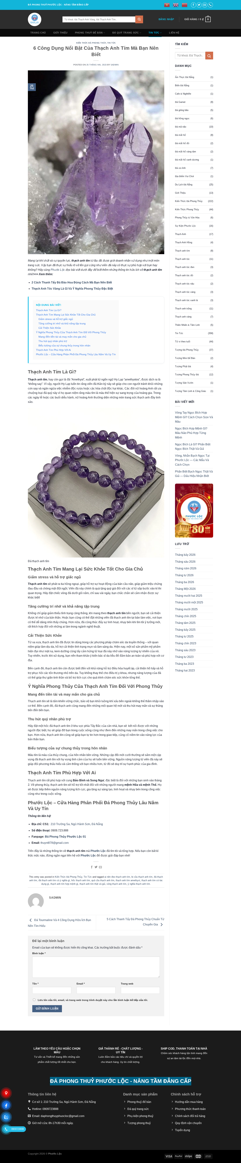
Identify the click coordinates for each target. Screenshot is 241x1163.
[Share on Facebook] (91, 867)
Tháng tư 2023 (184, 656)
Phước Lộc (58, 269)
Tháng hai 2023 (185, 670)
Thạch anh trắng (183, 308)
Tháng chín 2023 (185, 643)
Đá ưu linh (180, 168)
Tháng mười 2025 (186, 609)
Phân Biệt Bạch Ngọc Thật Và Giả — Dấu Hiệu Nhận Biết (194, 474)
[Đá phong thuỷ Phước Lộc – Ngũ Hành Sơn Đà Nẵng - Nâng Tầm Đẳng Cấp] (42, 19)
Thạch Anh (180, 234)
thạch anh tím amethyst (128, 880)
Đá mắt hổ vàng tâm (185, 151)
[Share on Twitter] (96, 867)
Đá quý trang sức (125, 32)
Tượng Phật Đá (183, 366)
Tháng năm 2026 (185, 568)
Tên (35, 983)
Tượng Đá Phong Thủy (187, 350)
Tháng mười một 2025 (189, 602)
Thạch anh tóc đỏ (184, 275)
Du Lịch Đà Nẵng (183, 184)
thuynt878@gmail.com (55, 842)
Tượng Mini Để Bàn (185, 358)
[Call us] (210, 4)
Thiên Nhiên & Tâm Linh (187, 325)
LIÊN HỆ (174, 32)
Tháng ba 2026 (184, 582)
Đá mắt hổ (180, 135)
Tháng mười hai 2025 (188, 595)
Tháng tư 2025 (184, 636)
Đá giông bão (181, 110)
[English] (175, 5)
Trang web (127, 983)
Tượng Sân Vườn (184, 383)
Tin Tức (154, 32)
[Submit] (139, 19)
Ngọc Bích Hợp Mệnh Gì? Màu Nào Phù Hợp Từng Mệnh (191, 433)
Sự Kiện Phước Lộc (185, 226)
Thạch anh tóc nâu (184, 283)
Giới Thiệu (180, 193)
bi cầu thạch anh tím (141, 877)
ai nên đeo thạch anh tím (117, 877)
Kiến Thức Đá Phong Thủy (91, 43)
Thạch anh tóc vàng (185, 292)
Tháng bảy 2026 (185, 554)
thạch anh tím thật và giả (92, 884)
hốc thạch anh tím (80, 880)
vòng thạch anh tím (116, 884)
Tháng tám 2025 (185, 622)
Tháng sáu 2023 (185, 650)
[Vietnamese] (167, 5)
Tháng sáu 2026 (185, 561)
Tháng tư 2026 (184, 575)
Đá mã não (180, 126)
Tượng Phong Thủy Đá (187, 374)
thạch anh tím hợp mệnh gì (64, 884)
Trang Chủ (38, 32)
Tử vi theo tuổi (182, 341)
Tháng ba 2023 (184, 663)
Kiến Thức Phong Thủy (187, 209)
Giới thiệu (60, 32)
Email (81, 983)
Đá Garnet (180, 102)
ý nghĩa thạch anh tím (139, 884)
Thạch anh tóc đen (184, 267)
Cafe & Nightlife (183, 93)
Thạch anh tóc (182, 259)
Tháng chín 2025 (185, 616)
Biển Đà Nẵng (182, 85)
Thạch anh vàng (183, 317)
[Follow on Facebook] (193, 4)
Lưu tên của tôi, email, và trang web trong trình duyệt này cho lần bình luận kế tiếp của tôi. (93, 1000)
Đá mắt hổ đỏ (182, 143)
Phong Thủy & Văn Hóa (187, 217)
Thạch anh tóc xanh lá (186, 300)
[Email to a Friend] (100, 867)
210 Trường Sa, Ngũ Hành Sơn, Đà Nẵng (76, 824)
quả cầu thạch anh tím (102, 880)
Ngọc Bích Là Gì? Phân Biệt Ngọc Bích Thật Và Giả (192, 446)
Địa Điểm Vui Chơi (184, 176)
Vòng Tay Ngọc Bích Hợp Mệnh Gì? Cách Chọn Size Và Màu (194, 417)
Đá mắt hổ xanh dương (187, 160)
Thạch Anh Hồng (183, 242)
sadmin (115, 65)
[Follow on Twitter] (199, 4)
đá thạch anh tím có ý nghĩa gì (54, 880)
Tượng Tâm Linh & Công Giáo (190, 391)
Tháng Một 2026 (185, 588)
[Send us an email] (204, 4)
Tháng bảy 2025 (185, 629)
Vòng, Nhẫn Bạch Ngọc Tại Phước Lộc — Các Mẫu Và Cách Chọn (192, 460)
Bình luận (39, 953)
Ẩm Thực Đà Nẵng (184, 77)
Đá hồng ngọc (182, 118)
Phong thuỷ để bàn (89, 32)
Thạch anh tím (182, 250)
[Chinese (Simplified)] (184, 5)
